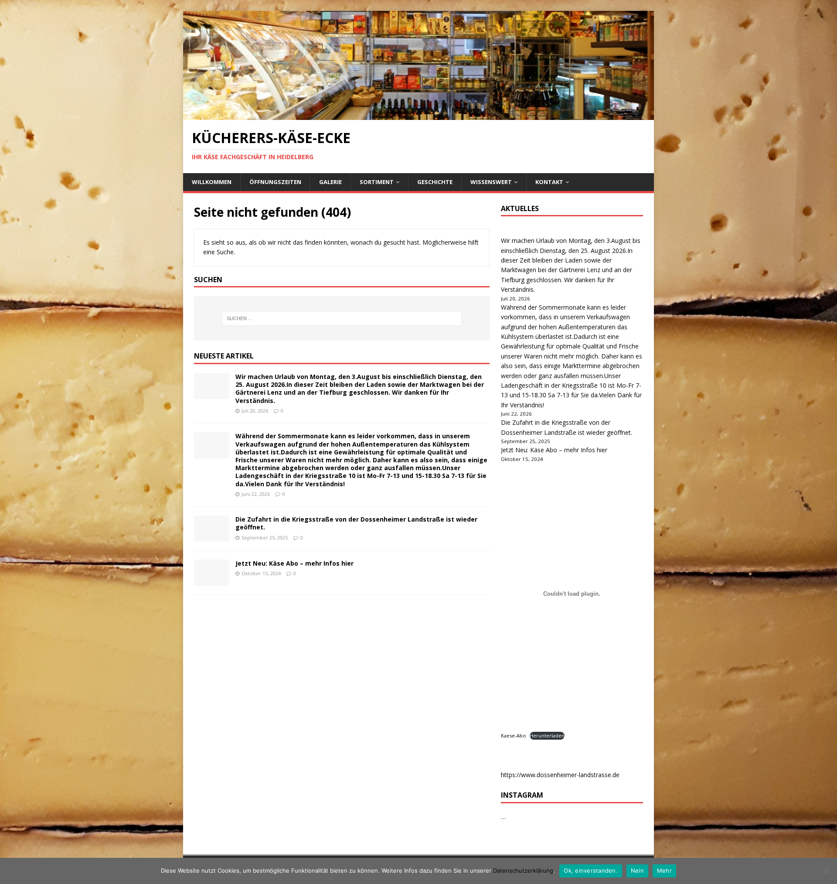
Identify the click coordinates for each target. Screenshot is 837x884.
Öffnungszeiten (275, 182)
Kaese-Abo (513, 735)
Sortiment (377, 182)
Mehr (664, 870)
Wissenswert (491, 182)
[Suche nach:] (342, 318)
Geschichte (435, 182)
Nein (637, 870)
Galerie (330, 182)
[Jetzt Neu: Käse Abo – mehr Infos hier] (211, 581)
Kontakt (549, 182)
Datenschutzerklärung (523, 870)
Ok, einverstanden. (591, 870)
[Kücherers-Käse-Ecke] (418, 115)
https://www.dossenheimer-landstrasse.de (560, 775)
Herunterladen (547, 735)
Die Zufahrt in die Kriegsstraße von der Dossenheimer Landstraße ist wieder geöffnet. (356, 523)
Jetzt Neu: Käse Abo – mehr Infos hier (294, 563)
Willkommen (211, 182)
